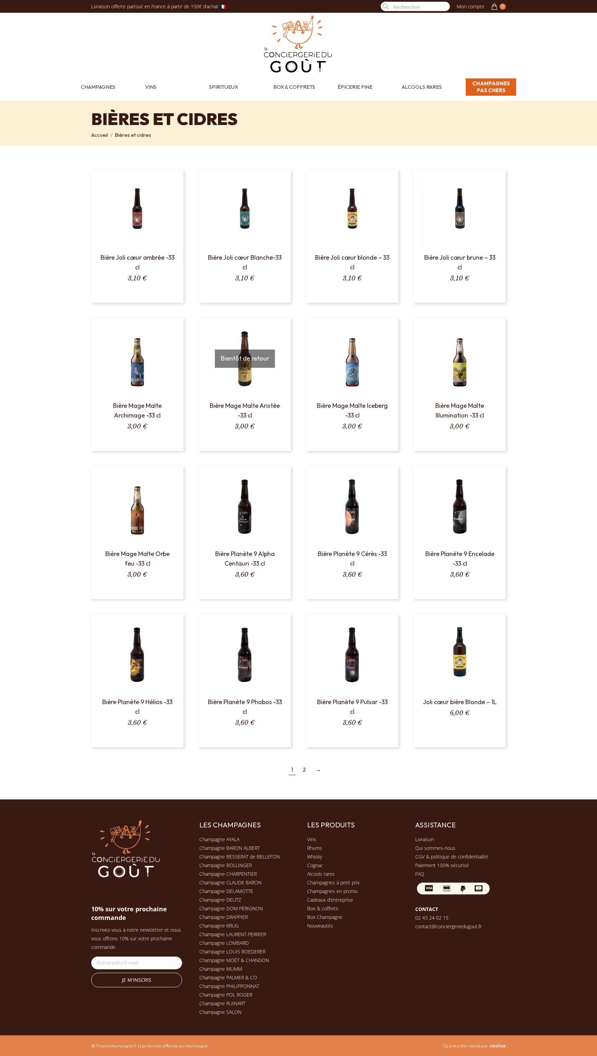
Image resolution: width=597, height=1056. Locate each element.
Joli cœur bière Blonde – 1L (460, 702)
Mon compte (470, 6)
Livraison (424, 839)
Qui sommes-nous (435, 848)
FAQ (419, 874)
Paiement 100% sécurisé (442, 865)
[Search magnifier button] (385, 6)
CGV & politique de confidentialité (451, 856)
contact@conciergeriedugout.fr (448, 926)
